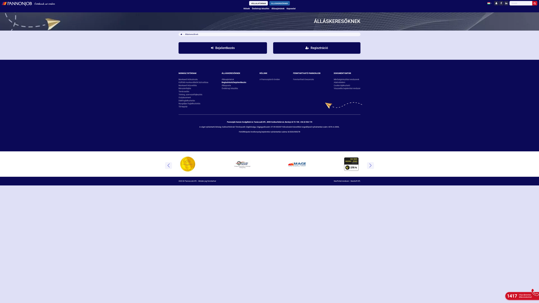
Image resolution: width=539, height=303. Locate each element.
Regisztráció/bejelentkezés (234, 82)
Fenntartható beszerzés (303, 79)
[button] (489, 3)
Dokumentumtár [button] (342, 73)
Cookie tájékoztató (342, 85)
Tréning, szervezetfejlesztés (190, 94)
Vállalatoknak (258, 3)
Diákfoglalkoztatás (187, 100)
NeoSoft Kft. (355, 181)
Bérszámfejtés (185, 88)
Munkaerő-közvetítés (188, 85)
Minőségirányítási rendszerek (346, 79)
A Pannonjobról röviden (270, 79)
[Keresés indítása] (534, 3)
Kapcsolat (291, 8)
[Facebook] (501, 3)
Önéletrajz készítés (260, 8)
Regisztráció (319, 48)
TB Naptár (183, 106)
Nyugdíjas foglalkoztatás (189, 103)
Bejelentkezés (225, 48)
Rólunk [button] (263, 73)
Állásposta (226, 85)
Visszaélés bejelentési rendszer (347, 88)
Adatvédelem (339, 82)
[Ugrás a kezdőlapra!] (90, 3)
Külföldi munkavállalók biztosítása (193, 82)
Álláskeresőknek (279, 3)
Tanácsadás (184, 91)
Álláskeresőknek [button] (231, 73)
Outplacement (185, 97)
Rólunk (247, 8)
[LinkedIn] (506, 3)
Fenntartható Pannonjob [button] (306, 73)
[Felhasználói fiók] (496, 3)
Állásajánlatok (277, 8)
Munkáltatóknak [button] (188, 73)
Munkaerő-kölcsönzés (188, 79)
